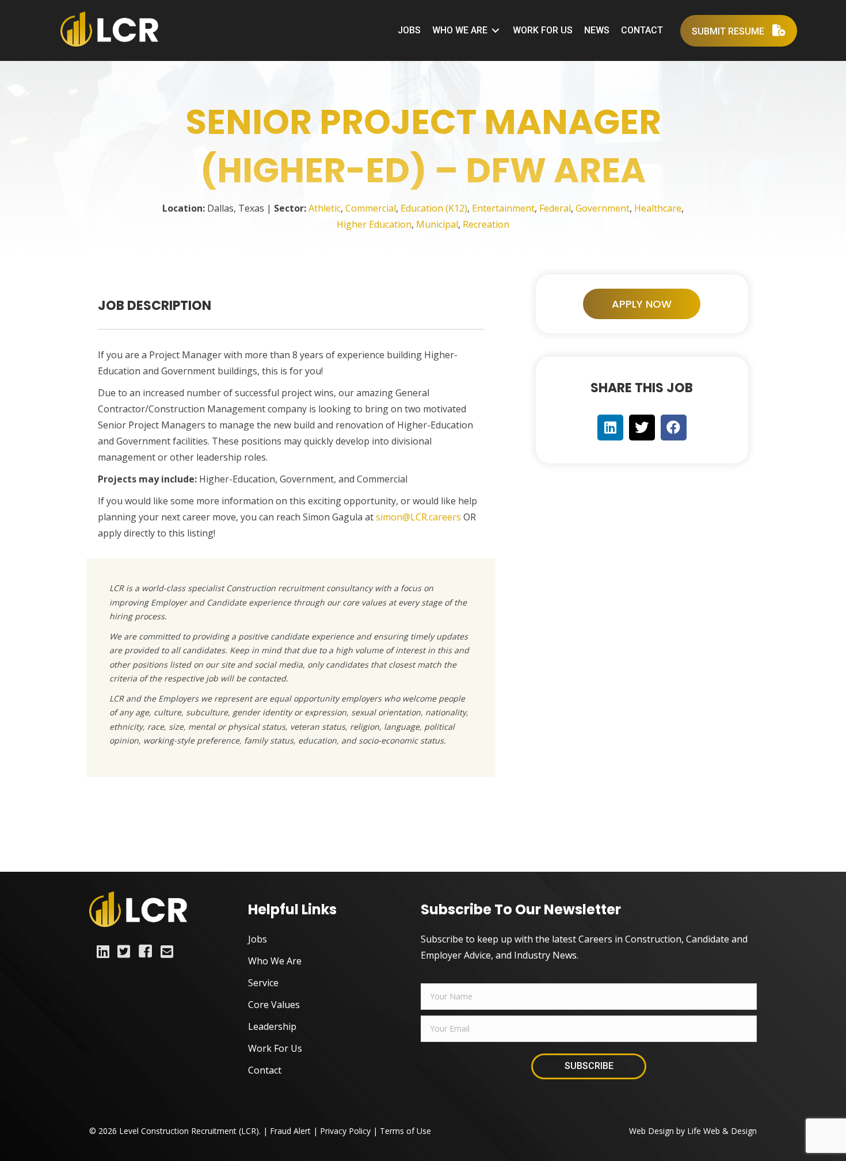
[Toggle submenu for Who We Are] (495, 30)
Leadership (272, 1026)
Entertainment (503, 208)
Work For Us (275, 1048)
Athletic (324, 208)
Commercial (370, 208)
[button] (641, 304)
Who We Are (275, 961)
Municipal (437, 224)
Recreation (486, 224)
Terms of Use (405, 1130)
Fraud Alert (290, 1130)
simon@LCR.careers (418, 517)
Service (263, 982)
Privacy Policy (345, 1130)
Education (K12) (434, 208)
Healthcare (657, 208)
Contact (264, 1070)
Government (603, 208)
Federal (555, 208)
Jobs (257, 939)
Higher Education (374, 224)
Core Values (274, 1004)
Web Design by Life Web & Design (693, 1130)
